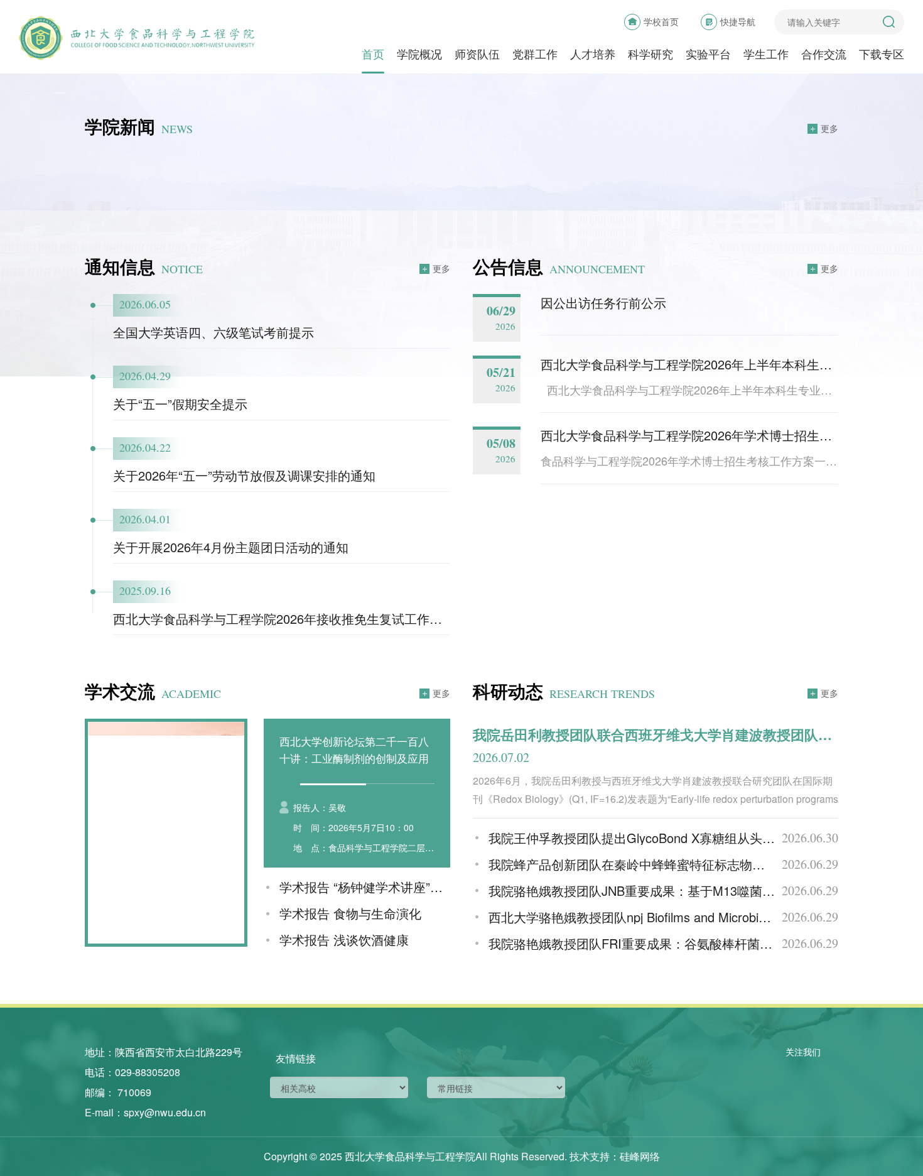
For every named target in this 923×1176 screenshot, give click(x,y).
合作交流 (823, 55)
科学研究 (650, 55)
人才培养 (592, 55)
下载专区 (881, 55)
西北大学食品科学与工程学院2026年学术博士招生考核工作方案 (718, 435)
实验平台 (708, 55)
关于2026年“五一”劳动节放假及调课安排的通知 (244, 475)
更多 (829, 128)
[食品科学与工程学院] (136, 38)
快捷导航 (737, 21)
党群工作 (535, 55)
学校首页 (661, 21)
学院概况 (419, 55)
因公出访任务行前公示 (603, 302)
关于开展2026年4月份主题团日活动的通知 (230, 547)
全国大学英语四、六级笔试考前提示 (213, 332)
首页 (373, 55)
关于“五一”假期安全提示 (180, 404)
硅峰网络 (640, 1156)
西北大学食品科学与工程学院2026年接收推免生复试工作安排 (284, 618)
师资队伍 (477, 55)
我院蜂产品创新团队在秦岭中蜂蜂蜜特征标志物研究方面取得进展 (670, 864)
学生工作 (766, 55)
